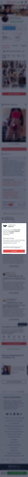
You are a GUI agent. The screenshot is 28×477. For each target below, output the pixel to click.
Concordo (14, 251)
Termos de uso (6, 234)
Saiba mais (17, 247)
